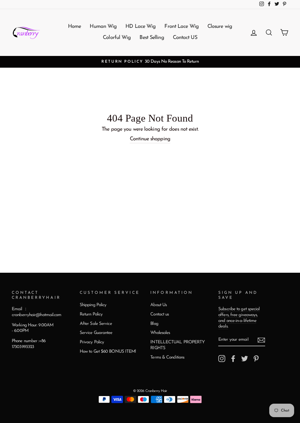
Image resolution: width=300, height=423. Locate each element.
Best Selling (151, 37)
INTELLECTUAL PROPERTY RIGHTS (177, 345)
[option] (150, 62)
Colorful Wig (117, 37)
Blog (154, 324)
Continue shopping (150, 139)
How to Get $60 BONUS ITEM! (108, 351)
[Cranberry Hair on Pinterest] (256, 358)
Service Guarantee (96, 333)
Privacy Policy (92, 342)
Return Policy (91, 314)
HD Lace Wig (140, 26)
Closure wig (219, 26)
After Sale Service (96, 324)
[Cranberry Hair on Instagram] (221, 358)
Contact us (159, 314)
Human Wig (103, 26)
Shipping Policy (93, 305)
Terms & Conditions (167, 357)
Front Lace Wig (181, 26)
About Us (158, 305)
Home (74, 26)
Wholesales (160, 333)
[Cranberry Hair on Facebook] (233, 358)
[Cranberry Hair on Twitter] (244, 358)
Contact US (185, 37)
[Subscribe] (261, 340)
